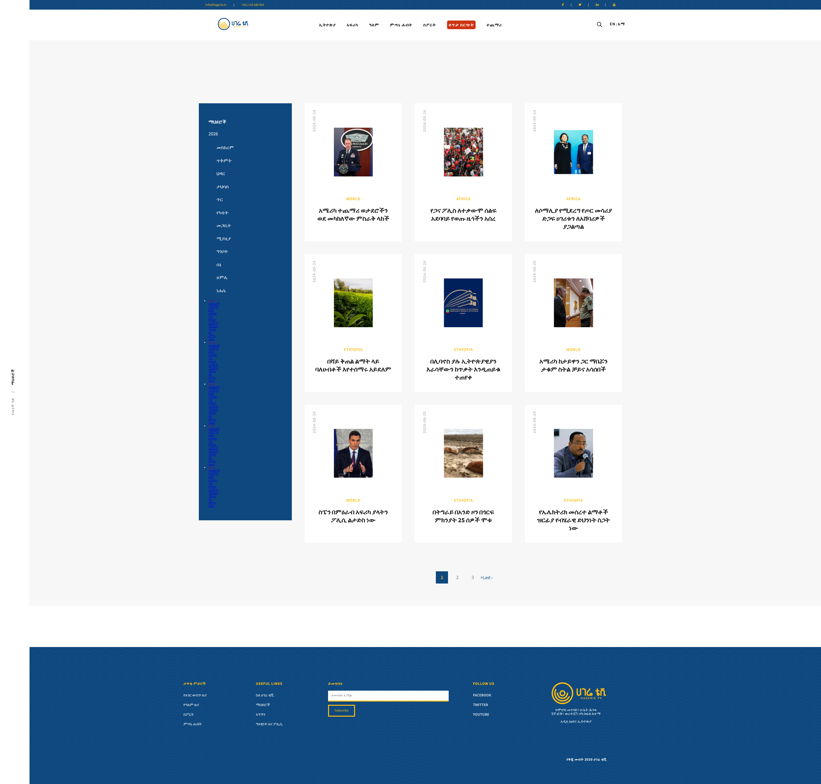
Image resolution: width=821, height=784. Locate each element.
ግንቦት (222, 252)
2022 (211, 425)
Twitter (480, 705)
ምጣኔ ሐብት (401, 25)
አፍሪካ (352, 25)
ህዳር (220, 174)
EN (612, 24)
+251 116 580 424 (252, 5)
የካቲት (222, 213)
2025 (211, 300)
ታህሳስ (222, 187)
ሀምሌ (222, 278)
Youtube (481, 714)
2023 (211, 384)
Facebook (482, 695)
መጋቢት (223, 226)
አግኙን (261, 714)
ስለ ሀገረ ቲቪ (265, 695)
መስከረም (225, 148)
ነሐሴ (221, 291)
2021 (211, 467)
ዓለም (374, 25)
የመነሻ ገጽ (13, 406)
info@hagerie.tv (215, 5)
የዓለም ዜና (191, 705)
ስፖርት (429, 25)
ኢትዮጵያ (327, 25)
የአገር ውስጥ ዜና (195, 695)
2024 (211, 342)
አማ (621, 24)
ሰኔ (219, 265)
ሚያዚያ (223, 239)
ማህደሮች (217, 122)
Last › (488, 577)
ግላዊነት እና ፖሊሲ (269, 724)
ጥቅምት (224, 161)
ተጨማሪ (494, 25)
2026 (213, 134)
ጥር (219, 200)
